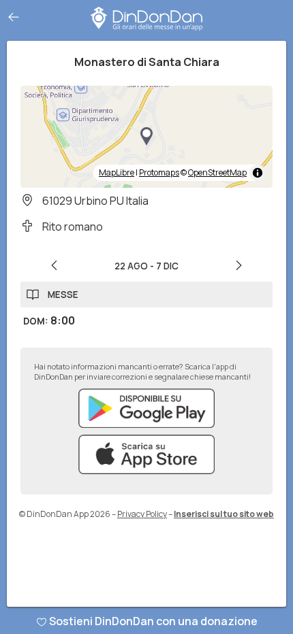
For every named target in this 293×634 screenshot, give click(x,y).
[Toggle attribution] (257, 173)
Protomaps (159, 172)
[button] (146, 137)
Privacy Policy (142, 514)
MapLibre (116, 172)
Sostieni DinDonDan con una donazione (153, 621)
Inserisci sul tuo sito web (224, 514)
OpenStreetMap (217, 172)
